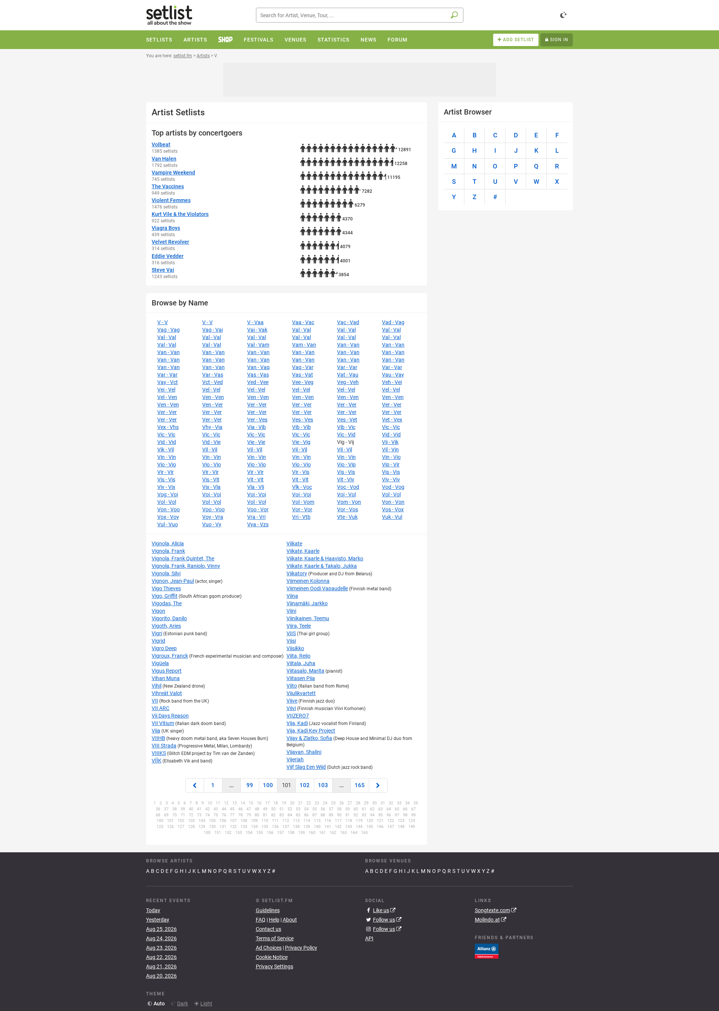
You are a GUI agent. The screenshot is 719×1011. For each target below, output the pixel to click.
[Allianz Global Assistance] (486, 951)
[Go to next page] (378, 785)
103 (323, 785)
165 (360, 785)
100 (268, 785)
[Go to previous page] (194, 785)
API (369, 938)
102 (305, 785)
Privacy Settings (274, 966)
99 (249, 785)
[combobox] (360, 15)
